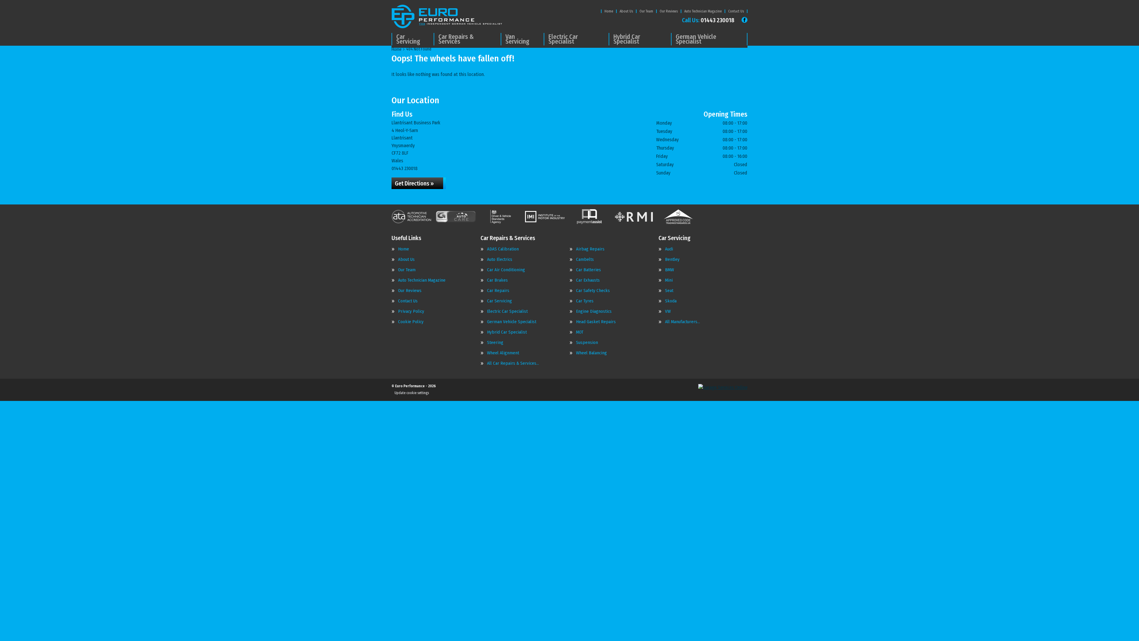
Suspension (587, 342)
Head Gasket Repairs (596, 322)
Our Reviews (669, 11)
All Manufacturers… (682, 322)
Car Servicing (408, 39)
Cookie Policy (411, 322)
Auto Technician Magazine (703, 11)
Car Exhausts (588, 280)
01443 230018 (708, 20)
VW (668, 311)
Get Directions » (414, 183)
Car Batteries (588, 270)
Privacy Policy (411, 311)
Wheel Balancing (591, 353)
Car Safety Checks (593, 290)
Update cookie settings (411, 393)
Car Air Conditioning (506, 270)
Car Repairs (498, 290)
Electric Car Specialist (563, 39)
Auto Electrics (499, 259)
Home (609, 11)
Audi (669, 249)
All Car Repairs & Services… (513, 363)
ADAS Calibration (503, 249)
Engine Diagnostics (594, 311)
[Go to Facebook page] (744, 20)
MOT (579, 332)
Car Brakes (497, 280)
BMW (669, 270)
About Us (626, 11)
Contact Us (736, 11)
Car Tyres (585, 301)
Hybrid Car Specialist (626, 39)
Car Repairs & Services (456, 39)
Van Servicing (517, 39)
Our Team (646, 11)
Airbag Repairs (590, 249)
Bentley (672, 259)
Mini (669, 280)
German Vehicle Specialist (696, 39)
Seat (669, 290)
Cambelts (585, 259)
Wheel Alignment (503, 353)
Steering (495, 342)
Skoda (671, 301)
